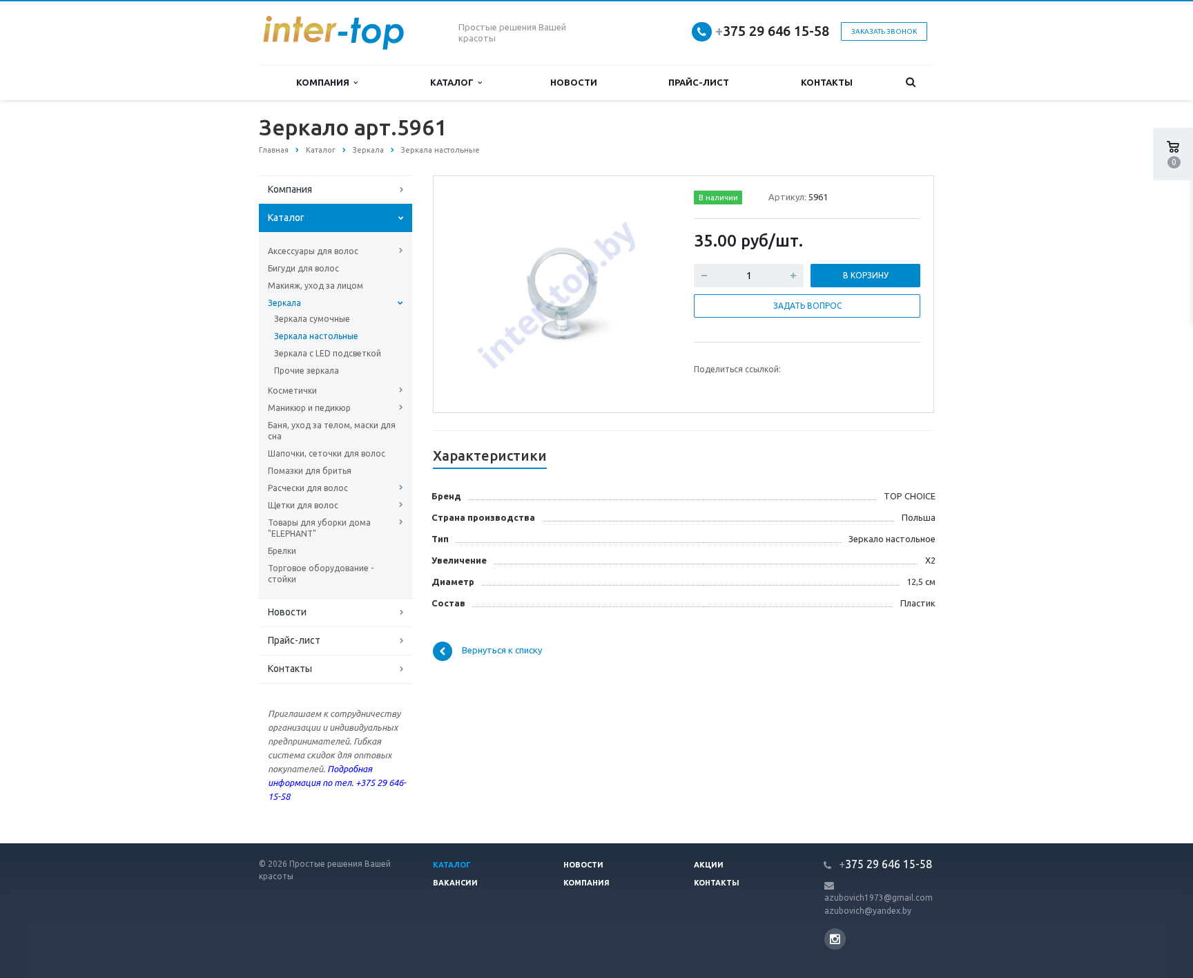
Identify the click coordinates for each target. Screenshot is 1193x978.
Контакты (827, 82)
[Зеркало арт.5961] (561, 295)
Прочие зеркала (306, 370)
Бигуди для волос (303, 268)
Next (649, 293)
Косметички (292, 390)
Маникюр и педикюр (309, 407)
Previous (473, 293)
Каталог (454, 82)
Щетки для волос (303, 505)
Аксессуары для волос (313, 251)
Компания (324, 82)
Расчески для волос (308, 487)
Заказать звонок (884, 31)
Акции (709, 865)
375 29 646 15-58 (772, 30)
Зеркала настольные (316, 336)
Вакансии (455, 883)
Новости (573, 82)
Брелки (282, 550)
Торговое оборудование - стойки (321, 574)
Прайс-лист (698, 82)
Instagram (835, 939)
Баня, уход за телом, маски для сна (332, 431)
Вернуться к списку (502, 650)
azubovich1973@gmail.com (878, 897)
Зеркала (284, 302)
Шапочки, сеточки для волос (326, 453)
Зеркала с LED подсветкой (327, 353)
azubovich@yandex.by (867, 910)
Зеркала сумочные (312, 318)
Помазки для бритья (309, 470)
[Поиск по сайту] (911, 82)
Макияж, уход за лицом (315, 285)
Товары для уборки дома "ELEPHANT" (319, 528)
